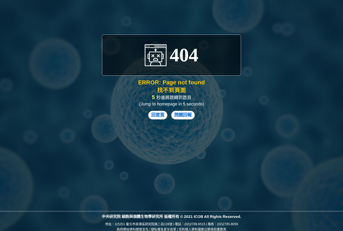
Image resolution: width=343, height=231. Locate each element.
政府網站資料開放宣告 (132, 229)
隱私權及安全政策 (163, 229)
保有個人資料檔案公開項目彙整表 (202, 229)
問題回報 (183, 114)
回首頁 (157, 114)
